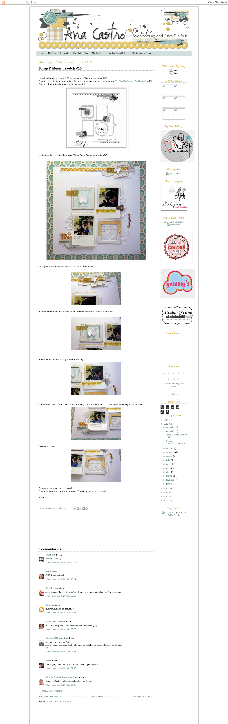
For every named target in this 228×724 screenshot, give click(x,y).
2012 (166, 489)
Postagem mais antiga (143, 696)
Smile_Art (50, 555)
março (169, 476)
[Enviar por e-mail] (74, 508)
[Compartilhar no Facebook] (83, 508)
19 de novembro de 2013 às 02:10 (60, 668)
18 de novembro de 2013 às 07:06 (60, 629)
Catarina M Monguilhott (56, 638)
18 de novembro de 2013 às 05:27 (60, 612)
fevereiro (170, 480)
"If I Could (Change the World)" (130, 81)
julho (168, 460)
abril (168, 472)
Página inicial (97, 696)
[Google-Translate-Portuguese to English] (168, 381)
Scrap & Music (66, 78)
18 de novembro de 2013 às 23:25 (60, 651)
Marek (48, 571)
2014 (166, 420)
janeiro (169, 484)
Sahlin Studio (174, 515)
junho (169, 464)
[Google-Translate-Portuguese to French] (168, 375)
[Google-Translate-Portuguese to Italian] (178, 375)
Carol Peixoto (51, 588)
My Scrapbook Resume (142, 53)
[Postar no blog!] (77, 508)
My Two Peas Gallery (118, 53)
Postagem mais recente (50, 696)
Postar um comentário (52, 691)
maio (168, 468)
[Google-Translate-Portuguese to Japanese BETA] (183, 375)
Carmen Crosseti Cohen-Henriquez (62, 677)
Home (41, 53)
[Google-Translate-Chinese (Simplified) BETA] (163, 375)
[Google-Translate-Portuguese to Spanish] (178, 381)
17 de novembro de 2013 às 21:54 (60, 579)
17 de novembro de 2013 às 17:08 (60, 562)
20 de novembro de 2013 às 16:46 (60, 685)
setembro (170, 452)
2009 (166, 500)
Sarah (48, 660)
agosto (169, 456)
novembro (171, 431)
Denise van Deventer (55, 621)
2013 (166, 424)
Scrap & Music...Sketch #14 (175, 442)
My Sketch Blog (80, 53)
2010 (166, 496)
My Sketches (98, 53)
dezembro (171, 427)
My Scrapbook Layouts (58, 53)
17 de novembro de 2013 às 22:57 (60, 596)
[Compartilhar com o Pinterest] (86, 508)
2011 (166, 492)
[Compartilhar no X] (80, 508)
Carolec (49, 605)
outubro (170, 448)
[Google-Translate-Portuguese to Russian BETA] (173, 381)
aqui (47, 488)
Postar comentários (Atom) (59, 701)
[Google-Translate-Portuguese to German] (173, 375)
